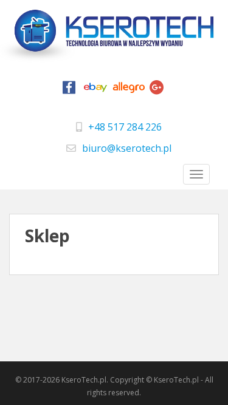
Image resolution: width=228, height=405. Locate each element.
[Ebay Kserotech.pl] (95, 90)
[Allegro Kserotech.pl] (129, 90)
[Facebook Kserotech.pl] (69, 90)
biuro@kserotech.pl (126, 148)
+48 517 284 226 (125, 127)
